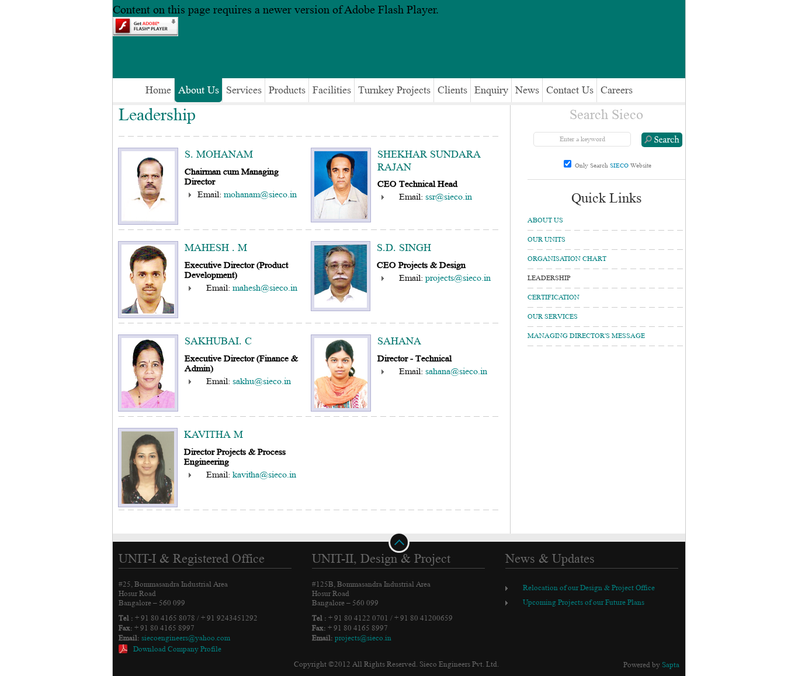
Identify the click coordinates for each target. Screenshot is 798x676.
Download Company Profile (177, 649)
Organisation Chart (567, 259)
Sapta (670, 665)
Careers (617, 90)
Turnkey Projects (394, 90)
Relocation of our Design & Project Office (589, 588)
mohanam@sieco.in (260, 194)
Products (287, 90)
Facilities (332, 90)
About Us (198, 90)
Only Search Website (613, 165)
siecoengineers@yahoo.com (185, 638)
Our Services (553, 316)
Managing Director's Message (586, 336)
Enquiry (491, 90)
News (527, 90)
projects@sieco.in (458, 278)
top (399, 539)
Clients (452, 90)
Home (155, 90)
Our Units (546, 239)
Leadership (549, 278)
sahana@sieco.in (456, 371)
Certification (554, 297)
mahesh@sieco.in (265, 287)
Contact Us (570, 90)
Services (244, 90)
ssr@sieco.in (448, 196)
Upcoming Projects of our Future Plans (583, 602)
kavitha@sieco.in (264, 474)
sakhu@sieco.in (262, 381)
